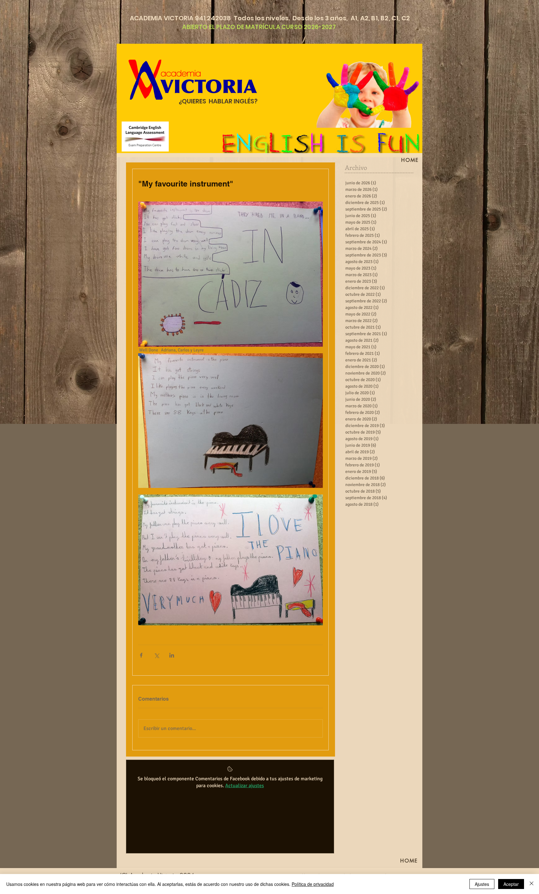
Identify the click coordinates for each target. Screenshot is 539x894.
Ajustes (482, 884)
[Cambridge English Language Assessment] (145, 136)
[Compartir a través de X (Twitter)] (156, 655)
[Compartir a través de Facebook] (141, 655)
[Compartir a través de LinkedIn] (172, 655)
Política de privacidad (313, 884)
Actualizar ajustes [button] (244, 785)
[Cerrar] (531, 884)
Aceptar (511, 884)
